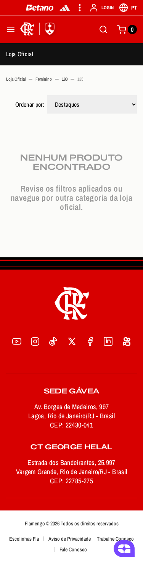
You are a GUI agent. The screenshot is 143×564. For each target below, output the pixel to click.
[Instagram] (35, 341)
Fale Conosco (73, 549)
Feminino (43, 79)
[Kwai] (126, 341)
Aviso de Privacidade (69, 538)
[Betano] (40, 8)
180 (64, 79)
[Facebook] (90, 341)
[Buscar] (103, 29)
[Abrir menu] (10, 29)
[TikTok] (53, 341)
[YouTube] (16, 341)
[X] (71, 341)
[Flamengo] (39, 29)
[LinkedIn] (108, 341)
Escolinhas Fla (24, 538)
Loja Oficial (19, 54)
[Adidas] (64, 8)
